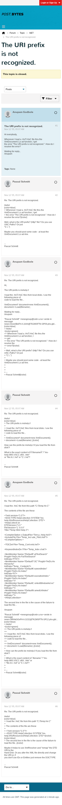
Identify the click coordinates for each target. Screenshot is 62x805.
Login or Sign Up (49, 3)
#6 (56, 706)
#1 (56, 125)
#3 (56, 275)
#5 (56, 496)
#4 (56, 408)
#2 (56, 195)
